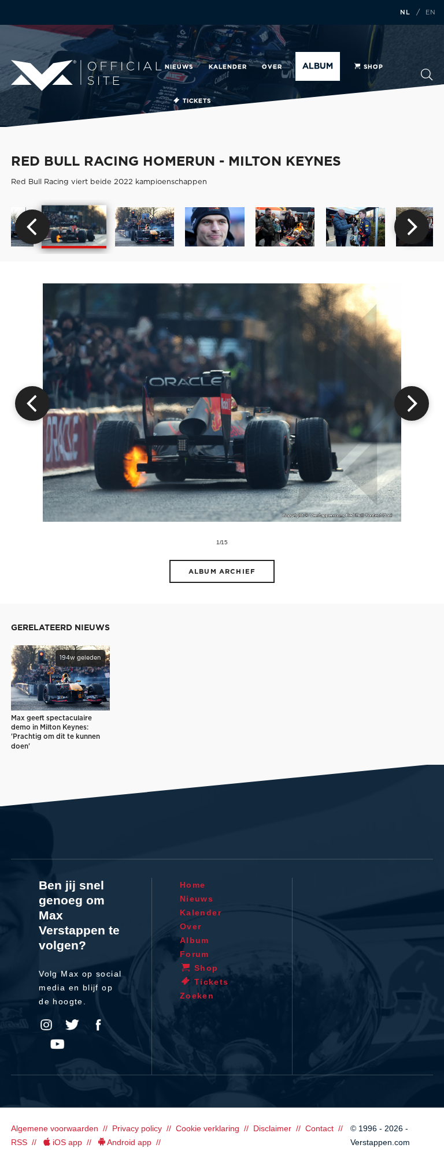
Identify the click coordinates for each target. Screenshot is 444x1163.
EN (431, 13)
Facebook (98, 1025)
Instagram (46, 1025)
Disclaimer (272, 1128)
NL (405, 13)
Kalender (228, 67)
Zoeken (427, 78)
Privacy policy (137, 1128)
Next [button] (411, 227)
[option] (74, 227)
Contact (319, 1128)
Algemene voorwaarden (54, 1128)
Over (272, 67)
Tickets (197, 101)
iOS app (67, 1142)
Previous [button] (32, 227)
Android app (129, 1142)
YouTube (57, 1044)
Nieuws (179, 67)
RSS (19, 1142)
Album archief (222, 572)
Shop (373, 67)
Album (317, 66)
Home (193, 884)
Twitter (72, 1025)
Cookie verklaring (207, 1128)
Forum (194, 954)
